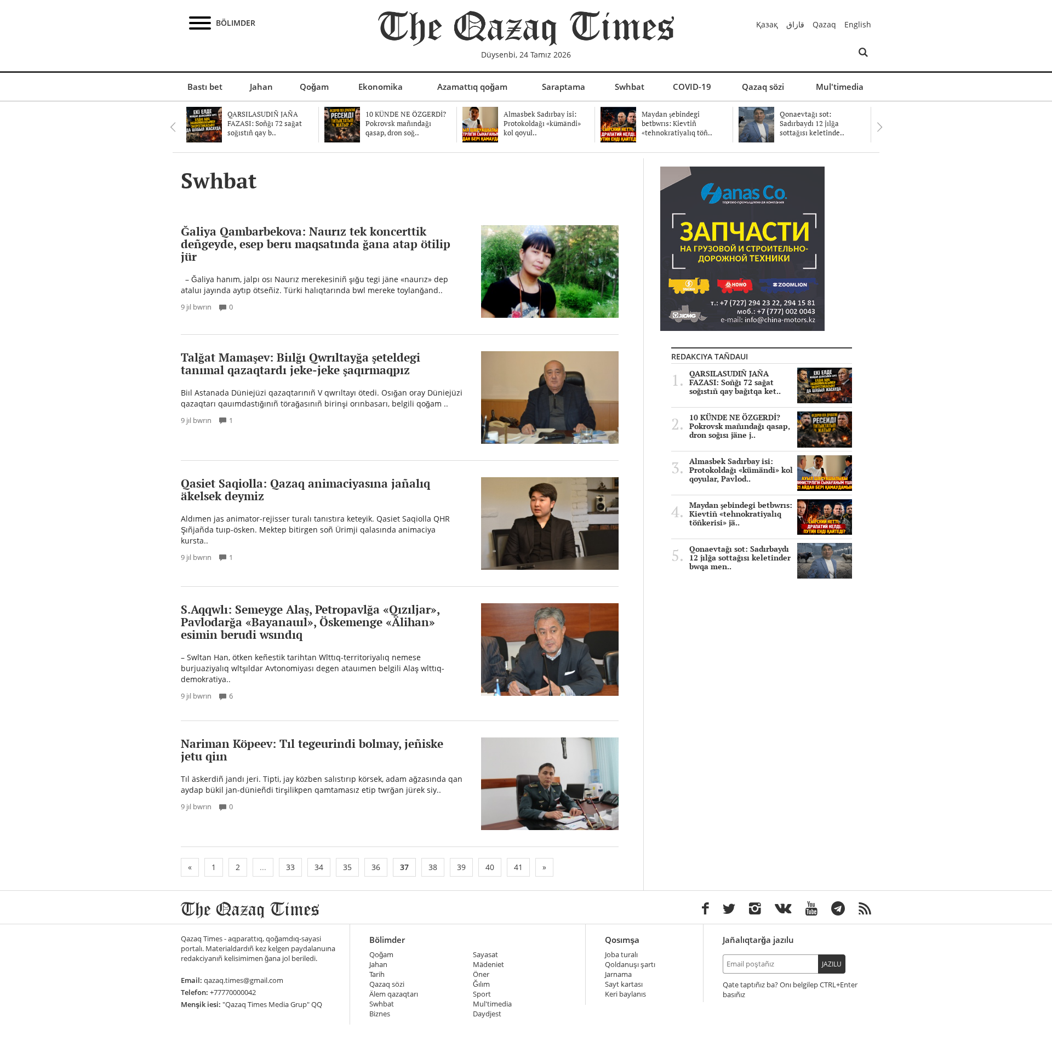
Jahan (261, 86)
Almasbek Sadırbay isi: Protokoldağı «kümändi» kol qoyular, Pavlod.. (741, 470)
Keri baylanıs (625, 994)
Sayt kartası (624, 984)
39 (461, 867)
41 (518, 867)
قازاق (795, 24)
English (857, 24)
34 (319, 867)
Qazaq (824, 24)
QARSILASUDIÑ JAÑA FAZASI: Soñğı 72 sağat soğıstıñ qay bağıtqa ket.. (735, 382)
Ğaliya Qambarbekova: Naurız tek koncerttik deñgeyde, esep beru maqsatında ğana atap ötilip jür (315, 244)
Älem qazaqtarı (393, 994)
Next (879, 127)
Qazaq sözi (763, 86)
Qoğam (314, 86)
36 (375, 867)
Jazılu (832, 964)
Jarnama (618, 974)
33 (290, 867)
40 (489, 867)
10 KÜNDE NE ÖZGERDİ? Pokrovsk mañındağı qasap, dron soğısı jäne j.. (739, 426)
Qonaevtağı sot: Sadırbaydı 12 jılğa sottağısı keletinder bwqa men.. (740, 558)
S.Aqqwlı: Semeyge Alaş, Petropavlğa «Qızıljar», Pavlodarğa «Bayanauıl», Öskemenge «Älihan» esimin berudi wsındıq (310, 622)
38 (432, 867)
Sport (482, 994)
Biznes (379, 1014)
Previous (172, 127)
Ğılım (481, 984)
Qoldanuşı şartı (630, 964)
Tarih (377, 974)
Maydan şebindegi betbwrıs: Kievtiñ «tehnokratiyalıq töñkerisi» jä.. (740, 514)
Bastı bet (204, 86)
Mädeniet (488, 964)
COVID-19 (692, 86)
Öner (481, 974)
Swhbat (629, 86)
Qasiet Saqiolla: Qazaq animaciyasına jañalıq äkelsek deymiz (305, 490)
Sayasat (485, 954)
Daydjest (487, 1014)
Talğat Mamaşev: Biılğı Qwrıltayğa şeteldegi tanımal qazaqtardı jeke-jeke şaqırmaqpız (300, 363)
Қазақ (767, 24)
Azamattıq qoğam (472, 86)
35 (347, 867)
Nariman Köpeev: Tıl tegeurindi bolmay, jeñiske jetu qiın (312, 750)
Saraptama (563, 86)
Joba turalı (621, 954)
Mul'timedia (840, 86)
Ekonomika (380, 86)
